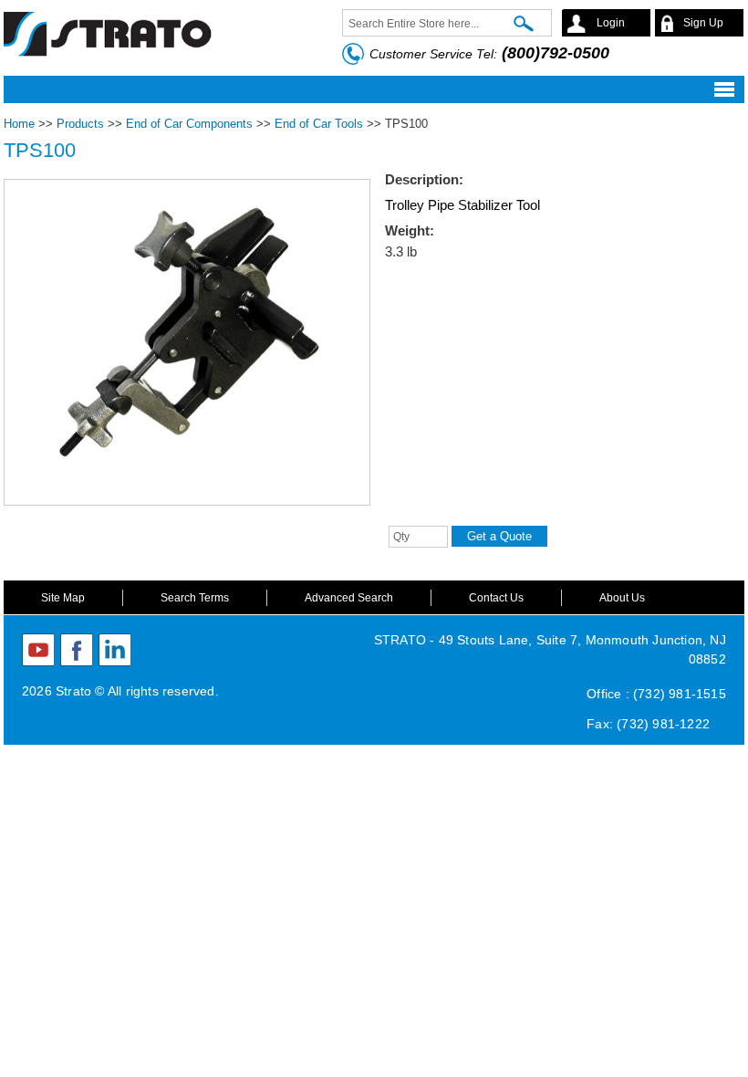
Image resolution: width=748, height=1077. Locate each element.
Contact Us (496, 597)
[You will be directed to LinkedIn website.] (115, 649)
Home (19, 124)
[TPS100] (187, 494)
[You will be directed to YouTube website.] (38, 649)
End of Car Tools (319, 124)
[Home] (108, 31)
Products (80, 124)
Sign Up (703, 22)
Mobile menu (369, 89)
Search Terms (195, 597)
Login (611, 22)
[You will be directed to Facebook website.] (76, 649)
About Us (622, 597)
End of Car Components (189, 124)
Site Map (63, 597)
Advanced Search (349, 597)
